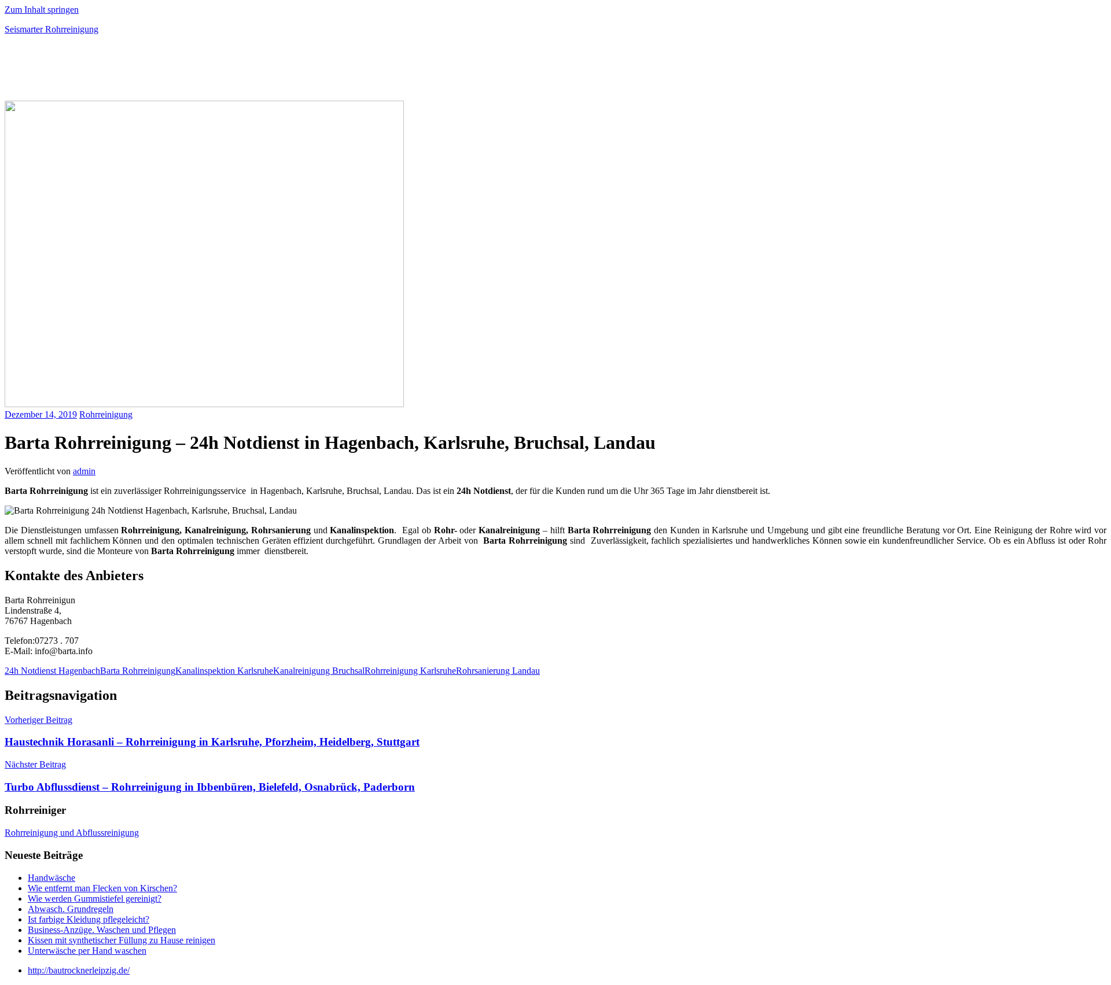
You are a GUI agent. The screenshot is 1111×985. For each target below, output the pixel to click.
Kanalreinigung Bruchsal (319, 671)
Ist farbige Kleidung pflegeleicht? (88, 919)
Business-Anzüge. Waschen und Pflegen (102, 930)
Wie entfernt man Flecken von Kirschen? (102, 888)
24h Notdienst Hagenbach (52, 671)
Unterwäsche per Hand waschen (87, 951)
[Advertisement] (140, 71)
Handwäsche (51, 878)
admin (84, 471)
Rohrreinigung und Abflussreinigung (72, 833)
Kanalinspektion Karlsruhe (224, 671)
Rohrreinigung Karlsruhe (410, 671)
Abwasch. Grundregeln (70, 909)
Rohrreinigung (106, 414)
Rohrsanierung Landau (498, 671)
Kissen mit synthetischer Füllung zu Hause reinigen (121, 940)
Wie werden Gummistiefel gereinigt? (94, 898)
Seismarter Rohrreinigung (51, 29)
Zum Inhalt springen (42, 9)
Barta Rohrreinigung (137, 671)
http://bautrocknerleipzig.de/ (79, 970)
